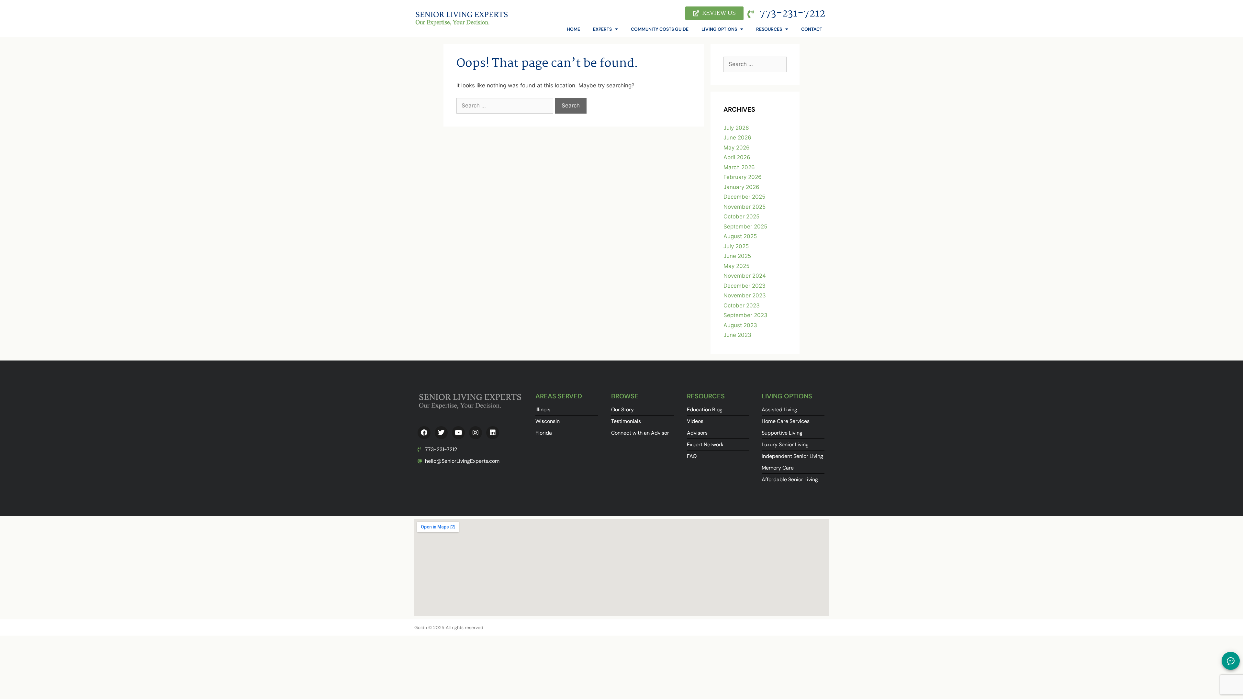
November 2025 (744, 207)
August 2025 (740, 236)
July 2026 (736, 128)
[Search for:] (505, 105)
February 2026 (742, 177)
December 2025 (744, 197)
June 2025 (737, 256)
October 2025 (741, 216)
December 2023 (744, 286)
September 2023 (745, 315)
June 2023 (737, 335)
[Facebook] (424, 432)
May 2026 (736, 147)
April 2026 (736, 157)
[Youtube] (458, 432)
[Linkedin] (492, 432)
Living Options (719, 29)
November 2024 (744, 275)
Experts (602, 29)
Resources (769, 29)
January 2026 (741, 187)
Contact (811, 29)
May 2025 (736, 266)
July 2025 (736, 246)
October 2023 (741, 305)
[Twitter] (441, 432)
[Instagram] (475, 432)
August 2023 (740, 325)
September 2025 (745, 226)
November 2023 (744, 295)
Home (573, 29)
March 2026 (739, 167)
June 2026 (737, 137)
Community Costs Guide (660, 29)
